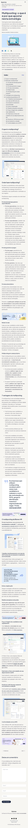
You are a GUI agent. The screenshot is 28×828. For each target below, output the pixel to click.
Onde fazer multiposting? (11, 80)
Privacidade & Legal (14, 820)
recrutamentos (9, 69)
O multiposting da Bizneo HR (12, 97)
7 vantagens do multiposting (12, 95)
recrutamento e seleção (8, 524)
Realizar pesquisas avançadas (14, 108)
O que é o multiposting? (10, 79)
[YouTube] (12, 818)
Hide (23, 75)
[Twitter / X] (11, 50)
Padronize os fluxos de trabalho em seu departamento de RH (14, 115)
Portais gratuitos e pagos (13, 86)
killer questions (18, 630)
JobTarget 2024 (15, 508)
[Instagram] (16, 818)
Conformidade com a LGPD (13, 123)
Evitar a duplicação (11, 106)
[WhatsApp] (8, 50)
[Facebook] (2, 50)
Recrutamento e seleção (8, 9)
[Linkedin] (5, 50)
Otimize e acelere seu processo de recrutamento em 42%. (11, 575)
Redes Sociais (10, 90)
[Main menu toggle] (25, 1)
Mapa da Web (14, 822)
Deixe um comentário (6, 32)
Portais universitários (12, 88)
